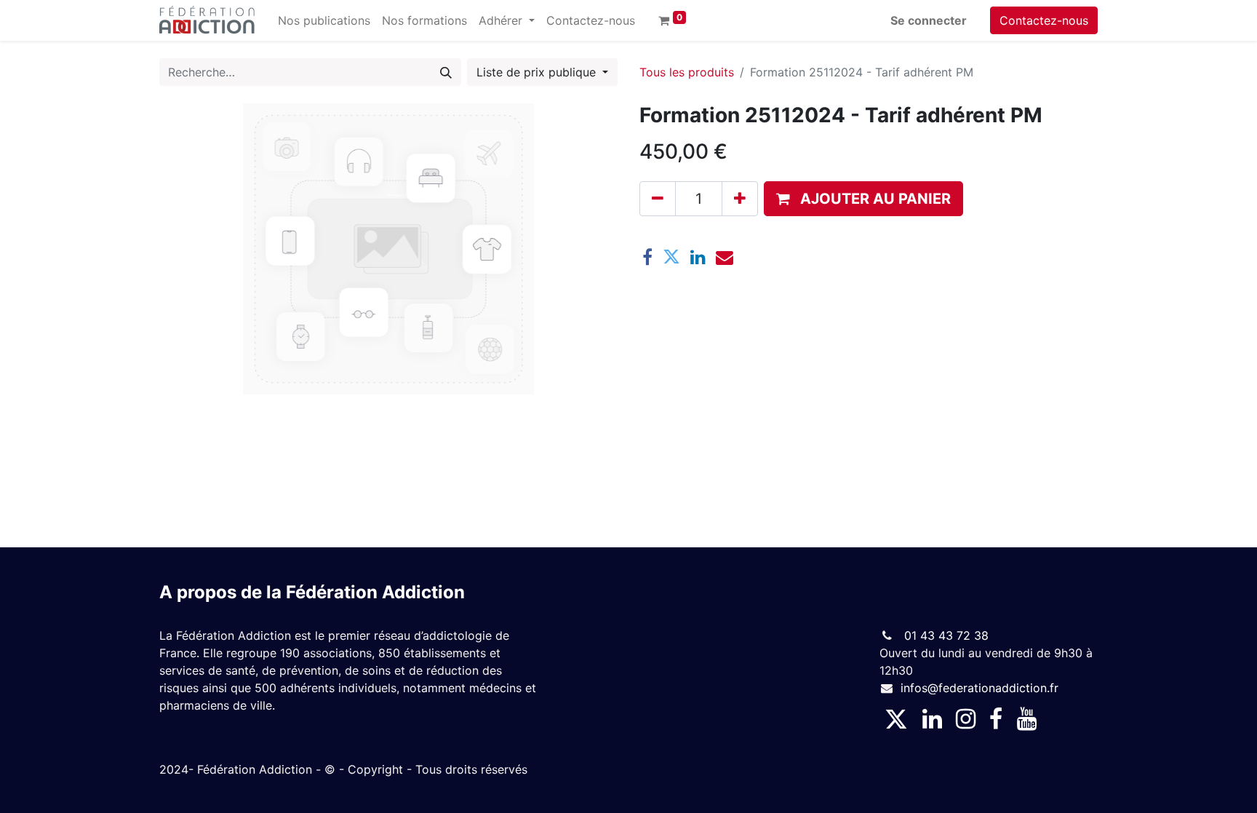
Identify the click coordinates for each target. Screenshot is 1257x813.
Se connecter (928, 20)
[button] (863, 198)
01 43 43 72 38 (945, 635)
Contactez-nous (1043, 20)
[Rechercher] (446, 72)
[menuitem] (324, 20)
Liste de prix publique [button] (537, 72)
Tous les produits (686, 72)
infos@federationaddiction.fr (979, 688)
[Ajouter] (740, 198)
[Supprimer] (657, 198)
